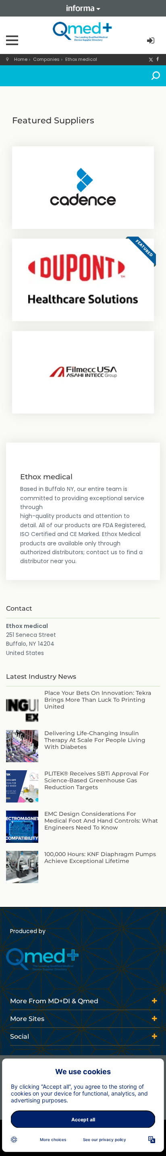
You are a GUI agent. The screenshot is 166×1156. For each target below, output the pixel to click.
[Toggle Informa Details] (83, 8)
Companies (46, 59)
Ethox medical (81, 59)
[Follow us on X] (151, 59)
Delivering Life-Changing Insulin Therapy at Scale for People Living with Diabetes (94, 740)
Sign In (151, 41)
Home (20, 59)
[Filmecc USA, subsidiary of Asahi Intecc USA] (83, 371)
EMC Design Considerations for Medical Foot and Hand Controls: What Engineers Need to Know (101, 820)
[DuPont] (83, 279)
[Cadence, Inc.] (83, 186)
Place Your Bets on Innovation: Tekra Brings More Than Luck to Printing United (97, 699)
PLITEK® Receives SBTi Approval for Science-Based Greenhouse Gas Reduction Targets (96, 780)
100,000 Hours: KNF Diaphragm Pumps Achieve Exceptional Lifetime (100, 857)
